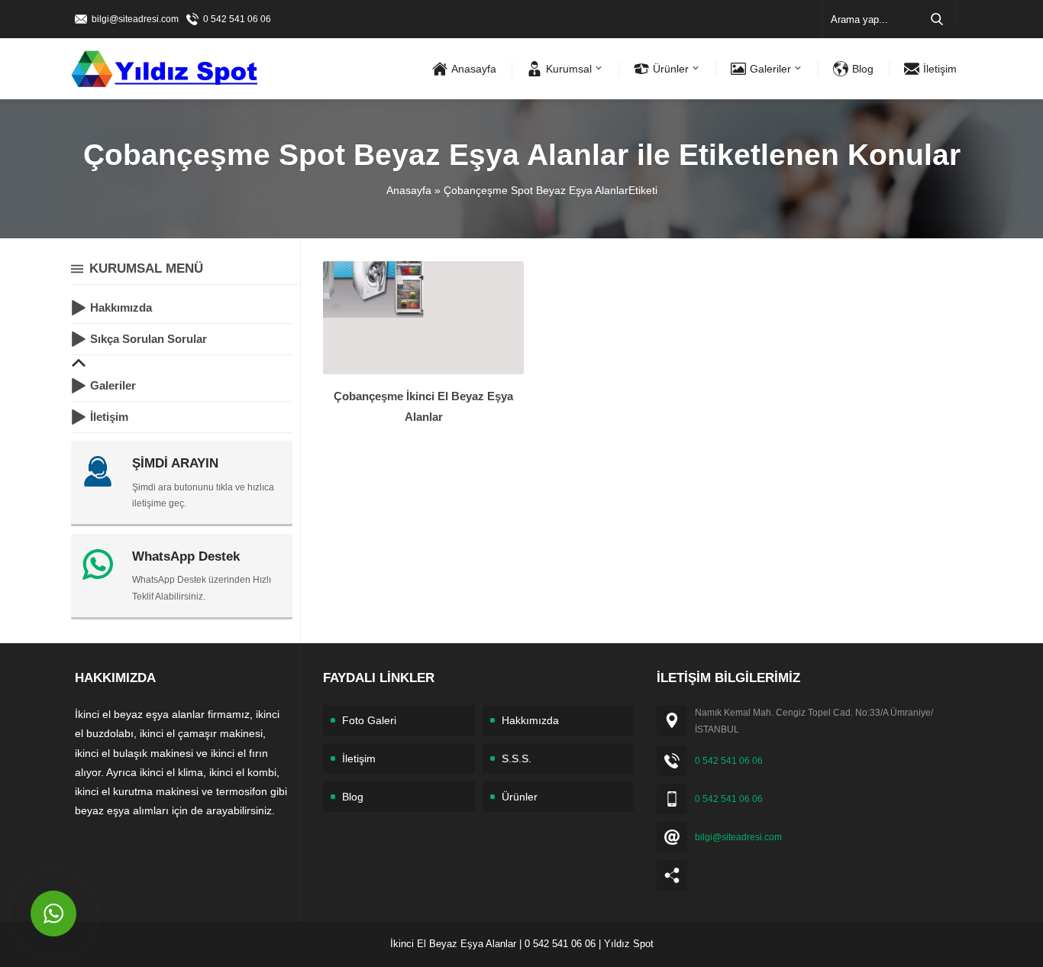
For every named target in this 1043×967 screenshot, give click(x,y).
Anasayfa (408, 190)
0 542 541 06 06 (237, 19)
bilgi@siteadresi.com (135, 19)
